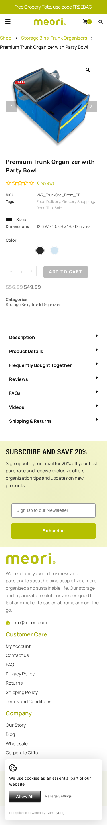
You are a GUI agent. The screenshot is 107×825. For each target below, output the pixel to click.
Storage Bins (35, 38)
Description (22, 337)
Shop (5, 38)
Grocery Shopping (78, 201)
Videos (16, 407)
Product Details (26, 351)
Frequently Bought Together (40, 365)
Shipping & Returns (30, 421)
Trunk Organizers (69, 38)
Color (11, 240)
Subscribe (54, 530)
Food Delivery (48, 201)
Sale (58, 207)
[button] (8, 28)
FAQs (15, 393)
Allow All (24, 796)
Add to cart (65, 272)
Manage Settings (58, 796)
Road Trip (45, 207)
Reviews (18, 379)
